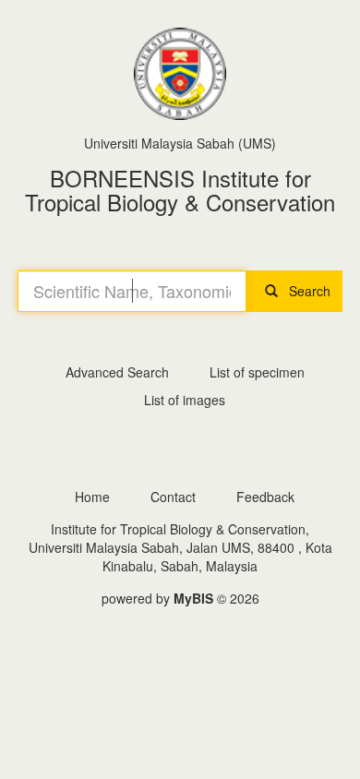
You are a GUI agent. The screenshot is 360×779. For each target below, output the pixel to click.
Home (92, 496)
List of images (184, 399)
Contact (173, 496)
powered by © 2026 (180, 598)
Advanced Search (117, 372)
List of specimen (257, 372)
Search (304, 291)
